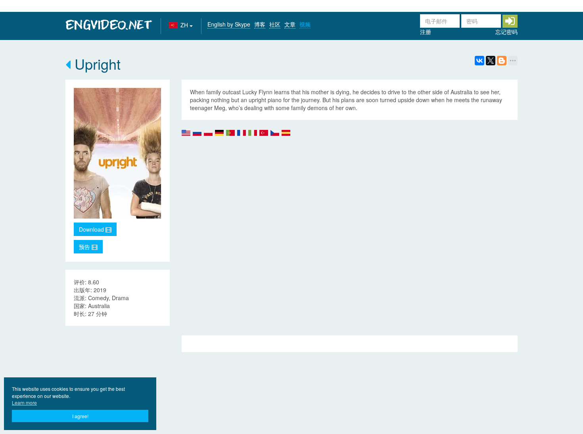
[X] (490, 60)
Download (92, 229)
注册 (425, 32)
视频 (305, 24)
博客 (259, 24)
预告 (85, 247)
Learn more (24, 402)
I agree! (80, 416)
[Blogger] (501, 60)
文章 (289, 24)
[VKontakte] (479, 60)
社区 (274, 24)
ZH (185, 25)
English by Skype (228, 24)
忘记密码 (506, 32)
